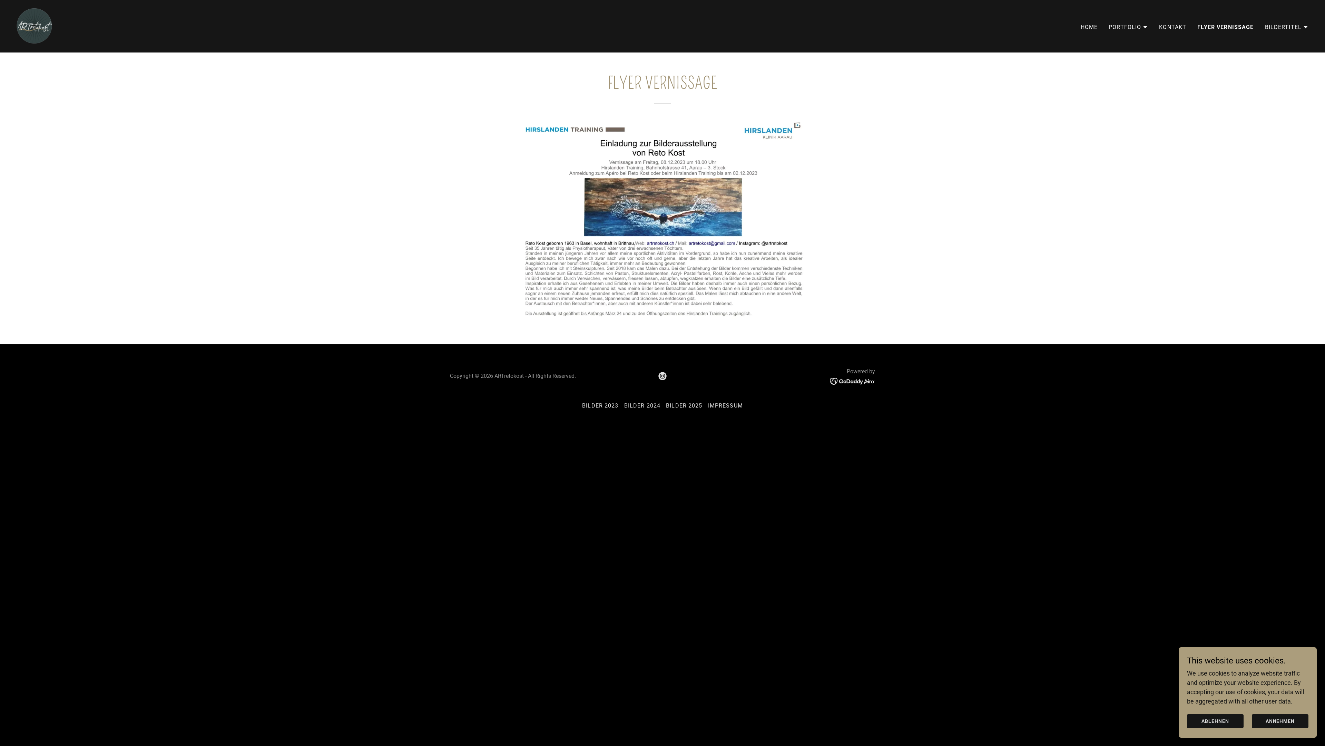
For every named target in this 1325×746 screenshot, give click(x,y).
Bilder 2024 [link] (642, 405)
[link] (34, 25)
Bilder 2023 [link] (600, 405)
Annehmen (1280, 721)
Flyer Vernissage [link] (1225, 27)
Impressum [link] (725, 405)
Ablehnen (1215, 721)
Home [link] (1089, 27)
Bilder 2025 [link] (684, 405)
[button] (1128, 27)
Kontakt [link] (1172, 27)
